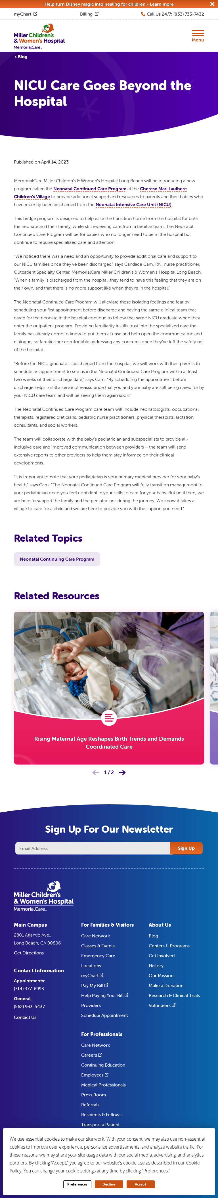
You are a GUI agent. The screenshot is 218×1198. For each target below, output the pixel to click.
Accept (140, 1184)
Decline (108, 1184)
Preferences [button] (155, 1171)
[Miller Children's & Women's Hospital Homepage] (39, 35)
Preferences (77, 1184)
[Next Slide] (122, 772)
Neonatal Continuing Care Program (57, 559)
